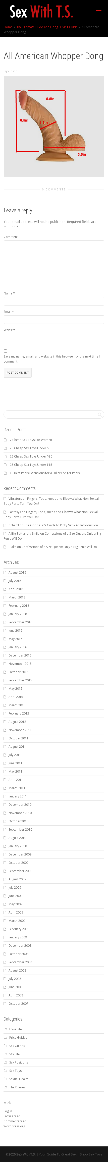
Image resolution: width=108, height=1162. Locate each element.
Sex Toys (15, 1071)
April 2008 (16, 995)
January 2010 (18, 846)
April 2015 (16, 697)
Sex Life (14, 1054)
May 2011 (15, 771)
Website (9, 330)
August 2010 (17, 838)
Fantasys (15, 512)
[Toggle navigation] (98, 10)
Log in (8, 1111)
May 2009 (15, 904)
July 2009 (15, 887)
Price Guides (18, 1037)
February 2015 (19, 713)
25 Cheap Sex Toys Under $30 (31, 456)
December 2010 (20, 804)
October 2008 (18, 954)
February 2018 (19, 605)
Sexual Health (18, 1079)
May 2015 (15, 688)
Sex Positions (18, 1062)
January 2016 (18, 647)
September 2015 (20, 680)
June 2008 (15, 987)
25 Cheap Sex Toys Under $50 (31, 448)
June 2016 (15, 630)
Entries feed (12, 1116)
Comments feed (15, 1121)
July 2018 (15, 581)
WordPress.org (14, 1126)
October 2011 (18, 738)
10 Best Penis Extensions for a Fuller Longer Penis (45, 473)
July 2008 (15, 979)
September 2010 (20, 829)
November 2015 (20, 664)
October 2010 (18, 821)
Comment (11, 237)
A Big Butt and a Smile (24, 533)
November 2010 (20, 813)
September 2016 (20, 622)
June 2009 (15, 896)
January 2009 (18, 937)
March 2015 (17, 705)
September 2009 (20, 871)
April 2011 (16, 780)
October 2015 (18, 672)
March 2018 (17, 597)
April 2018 (16, 589)
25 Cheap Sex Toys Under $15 (31, 465)
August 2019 (17, 572)
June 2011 (15, 763)
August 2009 (17, 879)
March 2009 (17, 921)
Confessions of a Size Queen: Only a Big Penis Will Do (59, 547)
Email (7, 312)
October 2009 (18, 863)
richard (14, 525)
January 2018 (18, 614)
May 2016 (15, 639)
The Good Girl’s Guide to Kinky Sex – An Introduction (61, 525)
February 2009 (19, 929)
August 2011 (17, 746)
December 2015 (20, 655)
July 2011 (15, 755)
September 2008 (20, 962)
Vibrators (15, 498)
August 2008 (17, 970)
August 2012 (17, 722)
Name (8, 293)
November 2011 (20, 730)
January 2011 (18, 796)
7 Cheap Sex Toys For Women (31, 440)
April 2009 (16, 912)
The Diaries (17, 1087)
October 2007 (18, 1003)
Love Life (15, 1029)
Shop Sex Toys (91, 1154)
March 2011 (17, 788)
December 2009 (20, 854)
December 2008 (20, 945)
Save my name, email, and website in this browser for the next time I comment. (52, 359)
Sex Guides (17, 1046)
